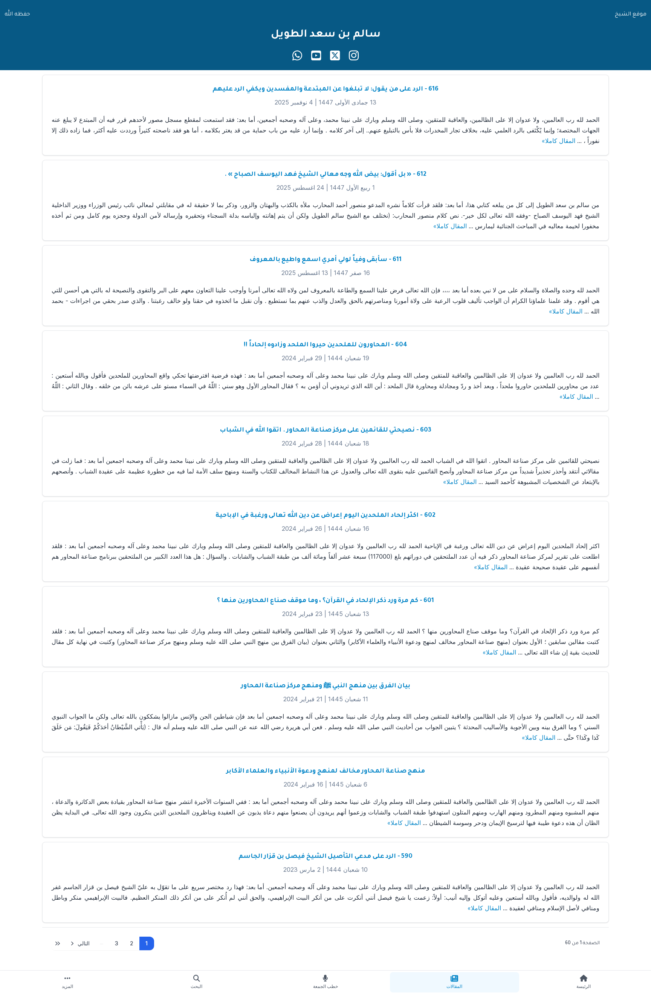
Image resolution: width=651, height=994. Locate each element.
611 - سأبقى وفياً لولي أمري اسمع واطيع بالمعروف (325, 260)
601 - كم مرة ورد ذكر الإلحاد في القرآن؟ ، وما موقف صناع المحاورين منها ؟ (325, 601)
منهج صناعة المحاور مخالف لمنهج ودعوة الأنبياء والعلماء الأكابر (325, 771)
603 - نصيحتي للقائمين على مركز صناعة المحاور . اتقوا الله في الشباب (326, 430)
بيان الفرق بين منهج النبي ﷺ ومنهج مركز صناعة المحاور (326, 686)
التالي (84, 943)
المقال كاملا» (558, 140)
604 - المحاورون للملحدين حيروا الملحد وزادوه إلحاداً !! (325, 345)
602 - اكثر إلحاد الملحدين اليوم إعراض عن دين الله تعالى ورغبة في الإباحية (325, 515)
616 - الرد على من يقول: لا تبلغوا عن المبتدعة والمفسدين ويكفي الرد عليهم (325, 89)
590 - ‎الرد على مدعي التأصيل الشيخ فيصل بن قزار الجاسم (325, 856)
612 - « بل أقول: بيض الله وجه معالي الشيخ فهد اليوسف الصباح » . (326, 174)
